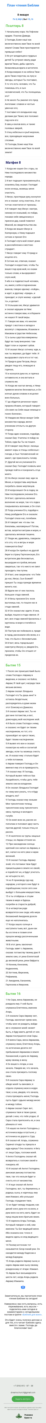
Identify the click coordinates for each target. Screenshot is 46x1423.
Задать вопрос (23, 1398)
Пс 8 (15, 19)
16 (32, 19)
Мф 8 (20, 19)
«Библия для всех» (32, 1314)
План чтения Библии (23, 5)
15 (29, 19)
